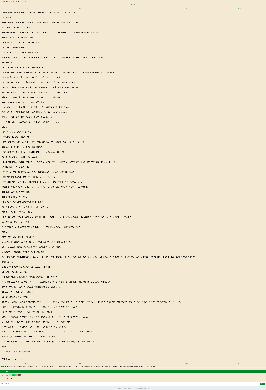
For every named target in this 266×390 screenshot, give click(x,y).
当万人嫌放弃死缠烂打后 (81, 366)
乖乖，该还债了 (72, 366)
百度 (124, 387)
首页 (80, 8)
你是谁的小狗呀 (137, 366)
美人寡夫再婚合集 (39, 366)
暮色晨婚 (106, 366)
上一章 (26, 8)
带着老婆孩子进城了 (31, 366)
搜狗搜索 (128, 387)
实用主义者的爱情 (8, 366)
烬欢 (67, 366)
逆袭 (14, 366)
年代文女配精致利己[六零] (52, 366)
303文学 (3, 1)
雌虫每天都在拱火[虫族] (99, 366)
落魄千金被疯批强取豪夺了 (21, 366)
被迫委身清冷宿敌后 (113, 366)
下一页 (239, 8)
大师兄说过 (120, 366)
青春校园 (8, 1)
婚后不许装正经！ (90, 366)
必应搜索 (132, 387)
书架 (186, 8)
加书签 (186, 363)
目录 (133, 8)
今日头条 (144, 387)
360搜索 (140, 387)
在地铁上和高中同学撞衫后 (128, 366)
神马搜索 (136, 387)
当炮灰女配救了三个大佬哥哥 (18, 1)
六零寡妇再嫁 (153, 366)
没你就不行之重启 (62, 366)
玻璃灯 (45, 366)
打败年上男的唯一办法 (145, 366)
